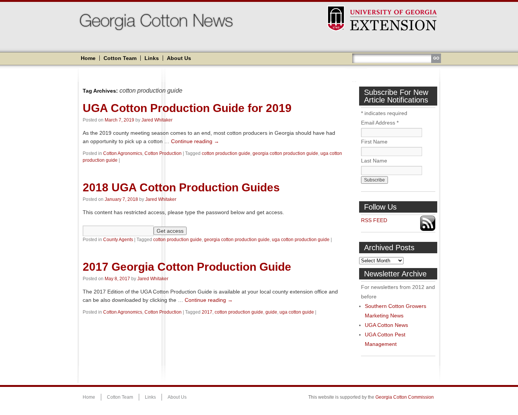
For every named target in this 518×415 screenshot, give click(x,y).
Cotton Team (120, 58)
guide (271, 312)
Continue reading (195, 141)
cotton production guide (226, 153)
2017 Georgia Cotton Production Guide (187, 266)
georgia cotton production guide (285, 153)
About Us (179, 58)
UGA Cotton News (386, 325)
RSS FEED (374, 220)
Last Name (374, 161)
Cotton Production (163, 153)
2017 (207, 312)
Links (151, 58)
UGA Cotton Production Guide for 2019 (187, 108)
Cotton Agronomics (122, 153)
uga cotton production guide (301, 239)
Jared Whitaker (157, 120)
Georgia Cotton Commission (404, 397)
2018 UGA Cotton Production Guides (181, 187)
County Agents (118, 239)
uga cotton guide (296, 312)
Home (88, 58)
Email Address (380, 123)
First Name (374, 142)
